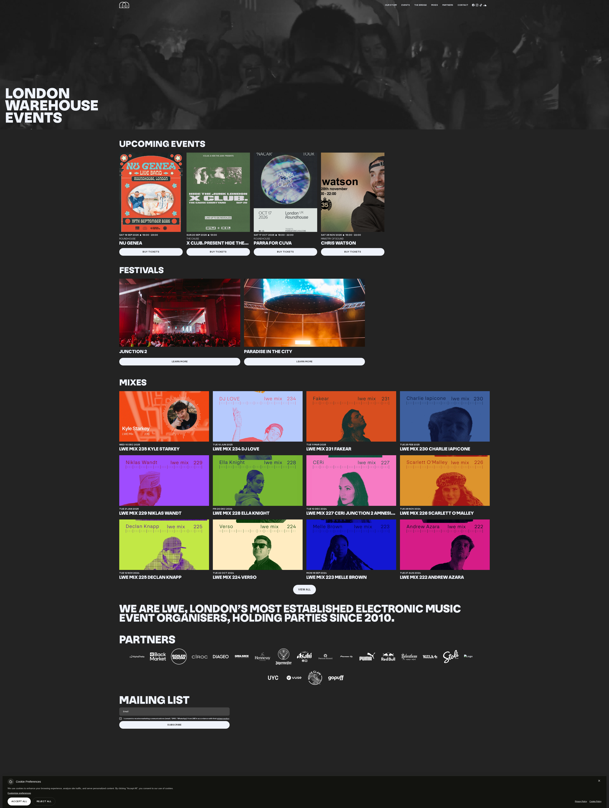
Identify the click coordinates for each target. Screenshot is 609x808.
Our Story (391, 5)
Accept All (19, 801)
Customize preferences (19, 793)
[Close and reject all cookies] (599, 780)
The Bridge (420, 5)
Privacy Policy (581, 801)
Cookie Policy (595, 801)
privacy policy (223, 719)
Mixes (434, 5)
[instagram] (477, 5)
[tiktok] (481, 5)
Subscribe (174, 724)
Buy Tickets (151, 251)
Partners (447, 5)
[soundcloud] (484, 5)
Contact (463, 5)
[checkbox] (120, 718)
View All (304, 589)
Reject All (44, 801)
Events (405, 5)
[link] (151, 204)
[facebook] (473, 5)
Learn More (180, 361)
